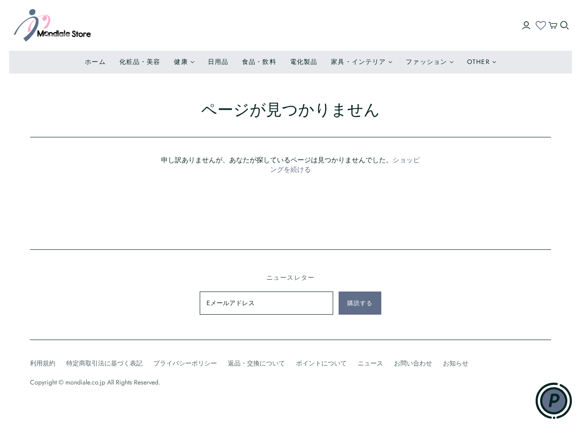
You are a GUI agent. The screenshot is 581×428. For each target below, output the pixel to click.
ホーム (95, 61)
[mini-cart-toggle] (552, 25)
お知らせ (455, 363)
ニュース (370, 363)
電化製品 (304, 61)
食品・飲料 (259, 61)
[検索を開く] (564, 25)
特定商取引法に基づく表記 (104, 363)
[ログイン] (526, 25)
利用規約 (42, 363)
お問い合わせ (413, 363)
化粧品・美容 (140, 61)
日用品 (218, 61)
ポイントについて (321, 363)
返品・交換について (256, 363)
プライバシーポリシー (185, 363)
